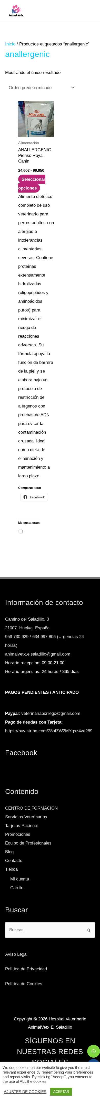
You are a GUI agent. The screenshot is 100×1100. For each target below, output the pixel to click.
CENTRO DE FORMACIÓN (31, 808)
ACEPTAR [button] (61, 1092)
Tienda (11, 869)
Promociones (17, 834)
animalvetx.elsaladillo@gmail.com (37, 654)
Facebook (21, 753)
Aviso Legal (16, 954)
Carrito (16, 887)
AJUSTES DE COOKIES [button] (25, 1092)
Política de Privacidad (26, 968)
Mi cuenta (19, 879)
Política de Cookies (23, 983)
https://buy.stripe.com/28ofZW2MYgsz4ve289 (48, 730)
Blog (9, 851)
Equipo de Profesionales (28, 843)
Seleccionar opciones (31, 183)
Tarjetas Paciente (21, 825)
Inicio (10, 44)
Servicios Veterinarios (26, 816)
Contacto (13, 860)
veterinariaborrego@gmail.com (50, 713)
